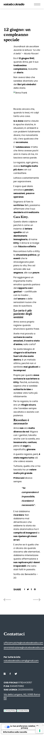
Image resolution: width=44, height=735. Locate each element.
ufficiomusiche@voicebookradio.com (23, 642)
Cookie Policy (23, 710)
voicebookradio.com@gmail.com (21, 660)
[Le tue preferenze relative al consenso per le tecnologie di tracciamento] (39, 730)
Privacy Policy (10, 710)
